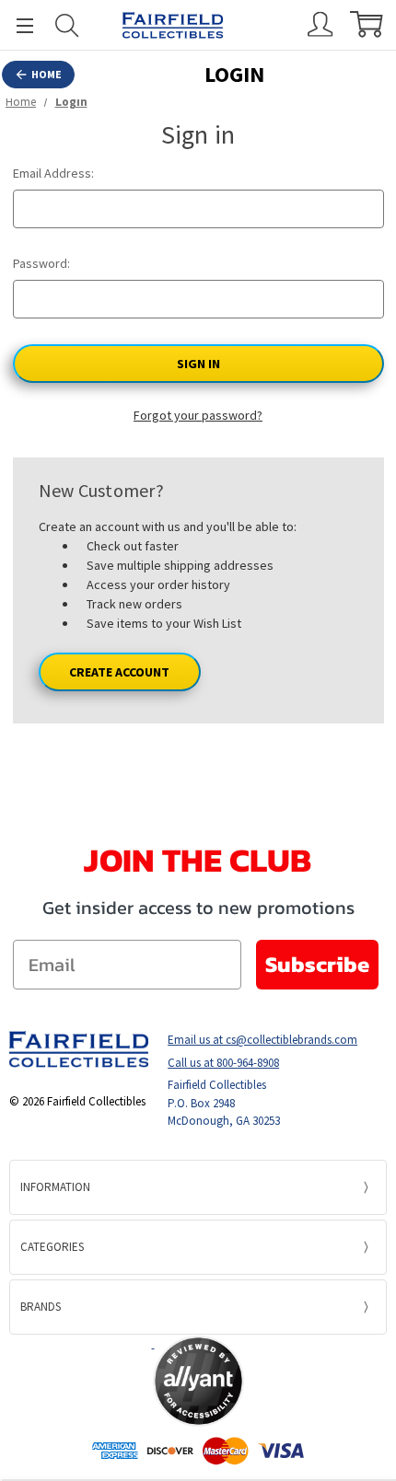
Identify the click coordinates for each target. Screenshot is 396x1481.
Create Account (119, 672)
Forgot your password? (198, 415)
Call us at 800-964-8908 (223, 1062)
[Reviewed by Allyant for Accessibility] (198, 1381)
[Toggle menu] (16, 25)
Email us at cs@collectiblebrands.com (262, 1039)
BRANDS (40, 1306)
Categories (52, 1247)
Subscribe (317, 964)
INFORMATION (55, 1187)
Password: (41, 263)
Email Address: (53, 173)
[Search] (67, 25)
